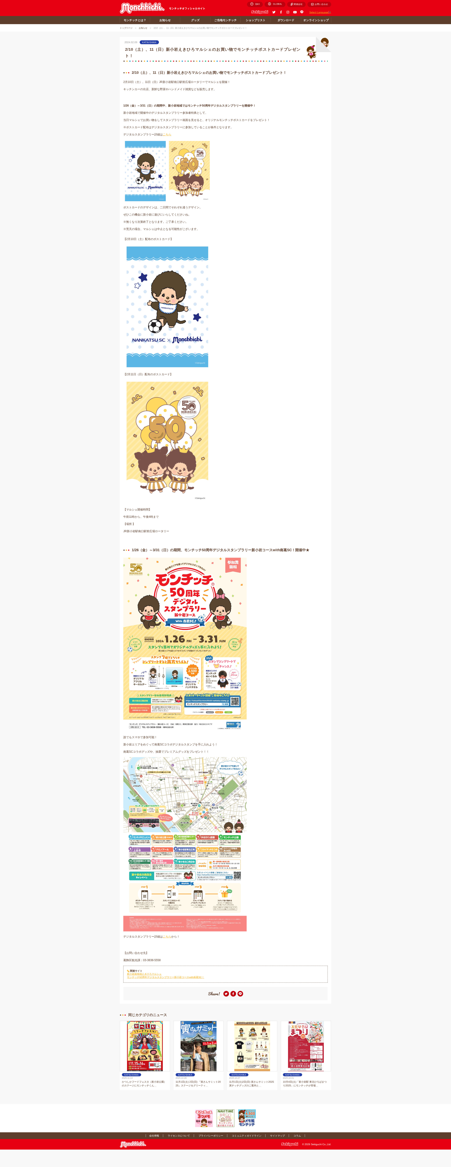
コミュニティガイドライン (246, 1135)
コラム (297, 1135)
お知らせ (143, 28)
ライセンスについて (179, 1135)
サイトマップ (277, 1135)
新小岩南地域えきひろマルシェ (144, 974)
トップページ (126, 28)
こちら (167, 134)
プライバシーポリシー (211, 1135)
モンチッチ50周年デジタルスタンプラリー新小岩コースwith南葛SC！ (165, 977)
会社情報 (154, 1135)
